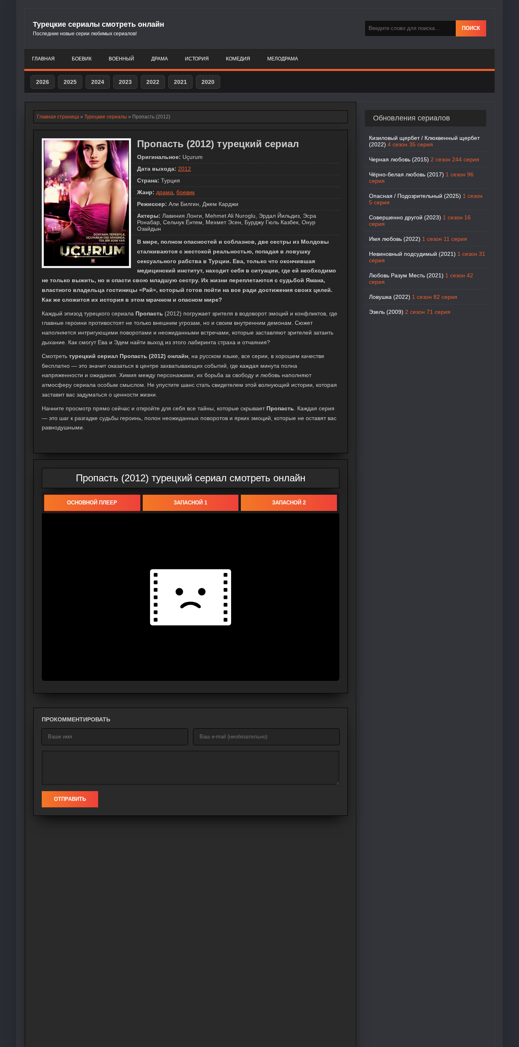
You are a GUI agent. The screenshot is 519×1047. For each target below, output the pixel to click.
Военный (121, 59)
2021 (180, 82)
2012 (184, 168)
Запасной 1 (190, 503)
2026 (42, 82)
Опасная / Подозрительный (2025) (426, 199)
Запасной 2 (289, 503)
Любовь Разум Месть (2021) (421, 278)
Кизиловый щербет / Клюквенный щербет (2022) (424, 141)
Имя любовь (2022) (418, 239)
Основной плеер (92, 503)
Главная (43, 59)
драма (164, 192)
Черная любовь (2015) (424, 159)
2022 (152, 82)
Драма (159, 59)
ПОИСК (471, 28)
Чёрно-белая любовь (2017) (421, 177)
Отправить (70, 799)
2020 (208, 82)
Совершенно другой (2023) (420, 220)
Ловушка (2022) (413, 297)
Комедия (238, 59)
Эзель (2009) (409, 312)
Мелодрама (282, 59)
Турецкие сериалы (105, 117)
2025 (70, 82)
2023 (125, 82)
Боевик (82, 59)
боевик (185, 192)
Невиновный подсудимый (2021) (427, 257)
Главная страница (58, 117)
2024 (97, 82)
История (197, 59)
